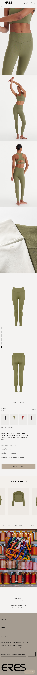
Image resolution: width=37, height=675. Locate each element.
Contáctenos (6, 449)
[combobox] (18, 466)
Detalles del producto (10, 445)
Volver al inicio (18, 402)
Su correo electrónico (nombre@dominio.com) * (13, 654)
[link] (27, 2)
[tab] (6, 526)
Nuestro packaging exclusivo (13, 457)
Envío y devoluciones (10, 453)
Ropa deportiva (6, 6)
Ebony (18, 510)
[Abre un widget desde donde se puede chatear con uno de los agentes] (29, 672)
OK (31, 654)
